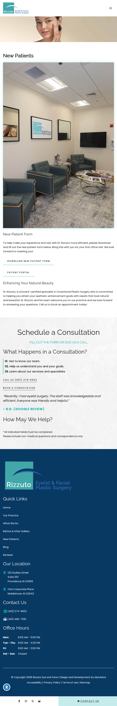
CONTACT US (89, 701)
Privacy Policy (52, 682)
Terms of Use (70, 682)
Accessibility (34, 682)
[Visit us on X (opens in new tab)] (32, 701)
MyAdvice (100, 677)
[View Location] (5, 572)
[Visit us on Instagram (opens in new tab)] (26, 701)
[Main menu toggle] (110, 8)
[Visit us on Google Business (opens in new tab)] (39, 701)
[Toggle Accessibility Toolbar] (6, 687)
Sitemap (85, 682)
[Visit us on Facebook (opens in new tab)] (19, 701)
